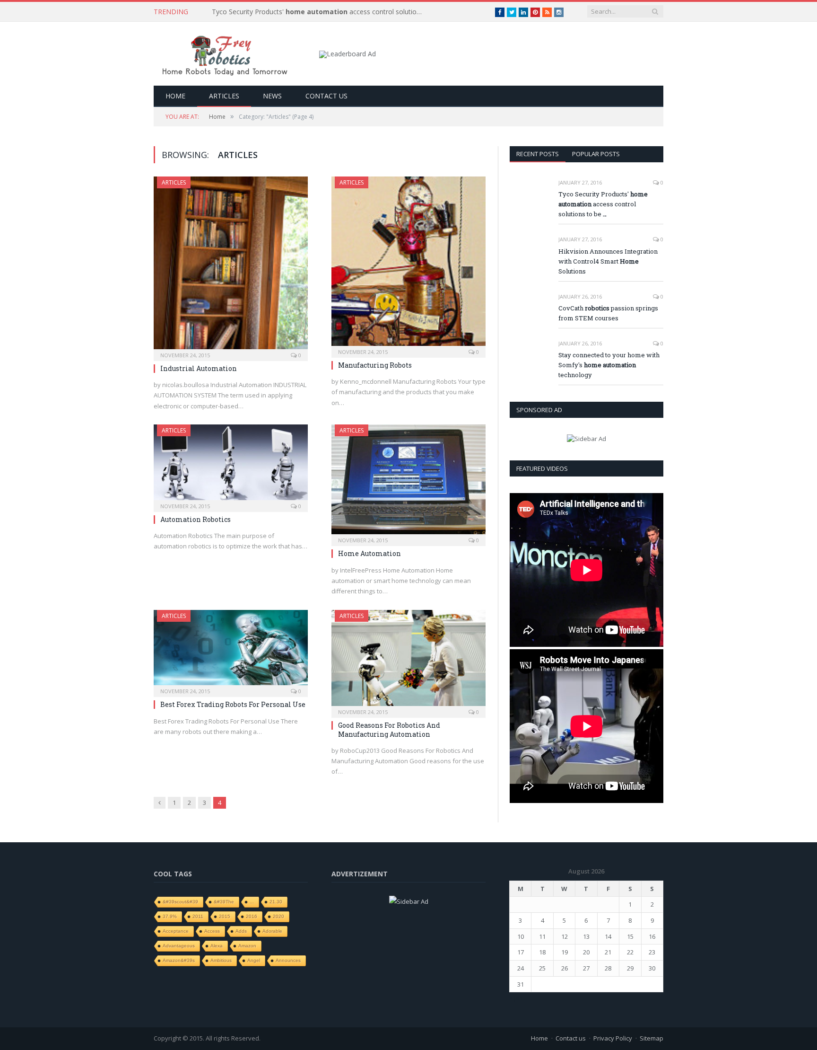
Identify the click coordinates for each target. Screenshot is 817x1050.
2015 (224, 916)
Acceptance (176, 931)
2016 (251, 916)
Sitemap (651, 1038)
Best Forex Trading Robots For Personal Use (232, 704)
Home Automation (369, 553)
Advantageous (179, 945)
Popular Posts (596, 154)
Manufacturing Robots (375, 365)
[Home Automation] (408, 482)
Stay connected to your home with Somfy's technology (609, 365)
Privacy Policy (612, 1038)
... (252, 901)
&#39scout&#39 (180, 901)
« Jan (516, 998)
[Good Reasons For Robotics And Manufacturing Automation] (408, 661)
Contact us (326, 95)
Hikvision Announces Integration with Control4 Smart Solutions (608, 261)
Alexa (216, 945)
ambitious (221, 960)
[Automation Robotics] (231, 465)
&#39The (224, 901)
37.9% (170, 916)
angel (253, 960)
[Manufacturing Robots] (408, 264)
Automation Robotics (195, 519)
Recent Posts (537, 154)
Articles (224, 95)
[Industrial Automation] (231, 265)
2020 (278, 916)
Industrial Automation (198, 368)
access (212, 931)
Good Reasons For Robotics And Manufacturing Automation (389, 729)
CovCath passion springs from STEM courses (608, 313)
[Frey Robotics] (225, 54)
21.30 (275, 901)
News (272, 95)
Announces (288, 960)
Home (175, 95)
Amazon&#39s (179, 960)
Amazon (247, 945)
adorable (272, 931)
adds (241, 931)
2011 (197, 916)
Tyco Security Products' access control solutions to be (320, 12)
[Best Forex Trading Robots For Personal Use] (231, 650)
